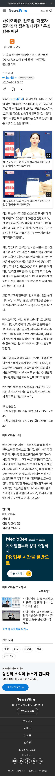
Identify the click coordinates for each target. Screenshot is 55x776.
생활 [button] (6, 649)
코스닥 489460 (26, 77)
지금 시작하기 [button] (13, 687)
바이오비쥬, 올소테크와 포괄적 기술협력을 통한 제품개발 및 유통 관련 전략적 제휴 (38, 617)
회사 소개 (21, 770)
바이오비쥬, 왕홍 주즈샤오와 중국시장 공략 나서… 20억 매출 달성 (38, 602)
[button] (4, 89)
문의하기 (27, 754)
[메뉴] (4, 10)
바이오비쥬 (9, 77)
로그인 (11, 770)
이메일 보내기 (11, 528)
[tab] (27, 721)
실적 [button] (39, 649)
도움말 (27, 742)
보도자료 (27, 721)
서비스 (27, 728)
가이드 (27, 735)
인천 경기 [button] (9, 656)
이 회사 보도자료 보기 (15, 629)
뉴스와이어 (16, 99)
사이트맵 (43, 770)
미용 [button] (16, 649)
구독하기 (45, 591)
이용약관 (32, 770)
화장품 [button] (27, 649)
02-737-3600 (28, 749)
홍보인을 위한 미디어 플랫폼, (27, 3)
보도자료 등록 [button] (27, 711)
